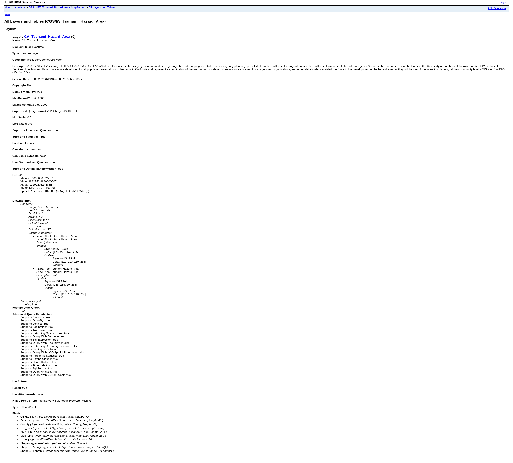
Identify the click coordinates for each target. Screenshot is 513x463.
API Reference (497, 8)
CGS (31, 7)
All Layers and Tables (102, 7)
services (20, 7)
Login (503, 2)
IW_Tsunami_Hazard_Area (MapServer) (61, 7)
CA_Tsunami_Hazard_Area (47, 37)
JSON (7, 14)
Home (8, 7)
